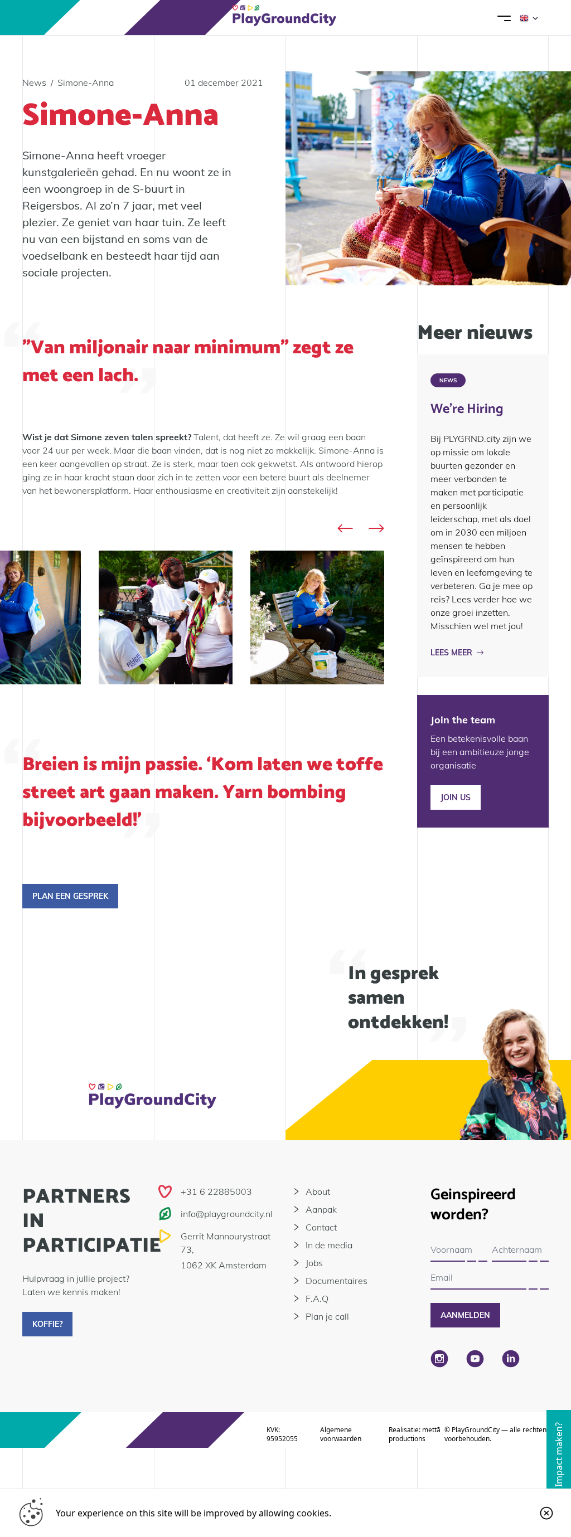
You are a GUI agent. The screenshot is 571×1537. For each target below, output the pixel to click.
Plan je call (327, 1316)
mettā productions (415, 1434)
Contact (321, 1227)
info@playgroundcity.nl (227, 1213)
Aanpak (321, 1209)
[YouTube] (475, 1359)
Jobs (314, 1262)
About (318, 1191)
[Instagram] (439, 1359)
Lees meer (451, 653)
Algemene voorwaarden (340, 1434)
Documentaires (336, 1280)
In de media (329, 1245)
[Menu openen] (504, 18)
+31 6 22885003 (216, 1191)
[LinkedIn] (511, 1359)
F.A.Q (317, 1298)
